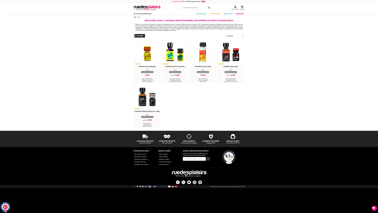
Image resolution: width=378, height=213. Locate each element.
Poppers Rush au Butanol (175, 66)
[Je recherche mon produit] (209, 8)
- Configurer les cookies (140, 164)
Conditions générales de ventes (226, 186)
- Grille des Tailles (163, 159)
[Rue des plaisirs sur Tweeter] (183, 182)
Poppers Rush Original (147, 66)
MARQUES (240, 14)
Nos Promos (215, 14)
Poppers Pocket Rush (203, 66)
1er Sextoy (228, 14)
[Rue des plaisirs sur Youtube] (189, 182)
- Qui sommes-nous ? (140, 154)
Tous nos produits (143, 14)
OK (208, 159)
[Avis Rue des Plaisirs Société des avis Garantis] (229, 157)
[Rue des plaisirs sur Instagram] (194, 182)
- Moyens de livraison (140, 156)
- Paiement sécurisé (139, 162)
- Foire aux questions (164, 162)
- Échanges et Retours (140, 159)
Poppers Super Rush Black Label (147, 111)
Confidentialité (213, 186)
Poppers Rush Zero (230, 66)
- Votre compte (162, 154)
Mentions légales (240, 186)
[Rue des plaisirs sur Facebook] (177, 182)
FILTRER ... (140, 36)
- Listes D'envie (163, 156)
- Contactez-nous (163, 164)
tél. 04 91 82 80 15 (233, 143)
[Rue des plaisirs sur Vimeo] (200, 182)
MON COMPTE (235, 9)
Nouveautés (201, 14)
